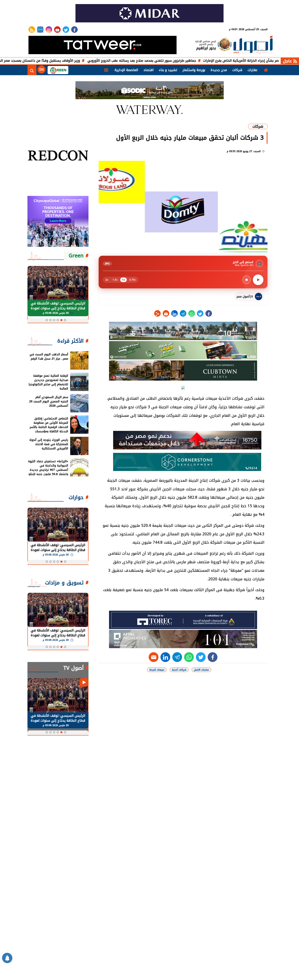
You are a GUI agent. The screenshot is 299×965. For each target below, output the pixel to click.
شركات (237, 70)
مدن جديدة (219, 70)
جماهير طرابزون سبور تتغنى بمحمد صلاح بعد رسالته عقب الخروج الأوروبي (172, 60)
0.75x (132, 280)
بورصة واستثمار (193, 70)
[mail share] (166, 313)
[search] (31, 70)
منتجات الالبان (201, 669)
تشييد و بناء (168, 70)
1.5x (115, 280)
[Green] (58, 70)
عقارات (253, 70)
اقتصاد (148, 70)
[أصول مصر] (253, 45)
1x (123, 280)
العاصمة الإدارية (126, 70)
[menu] (106, 70)
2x (106, 280)
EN (41, 69)
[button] (65, 320)
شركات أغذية (179, 669)
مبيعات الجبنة (156, 669)
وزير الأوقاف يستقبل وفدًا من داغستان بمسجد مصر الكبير (68, 60)
